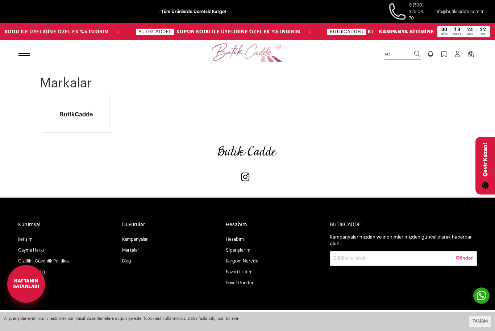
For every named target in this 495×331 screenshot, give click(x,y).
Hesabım (235, 239)
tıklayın (233, 318)
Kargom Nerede (242, 261)
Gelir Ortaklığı (32, 272)
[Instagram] (245, 178)
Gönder (464, 258)
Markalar (130, 250)
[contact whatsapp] (481, 295)
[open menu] (25, 55)
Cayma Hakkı (31, 250)
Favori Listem (239, 272)
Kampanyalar (135, 239)
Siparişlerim (238, 250)
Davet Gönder (240, 283)
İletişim (25, 239)
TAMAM (480, 321)
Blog (126, 261)
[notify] (430, 55)
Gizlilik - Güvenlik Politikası (44, 261)
